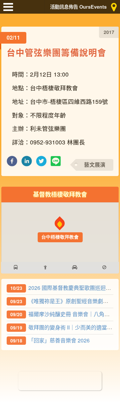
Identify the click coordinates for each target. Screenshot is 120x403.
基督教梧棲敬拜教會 (60, 194)
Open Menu (10, 10)
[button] (12, 163)
